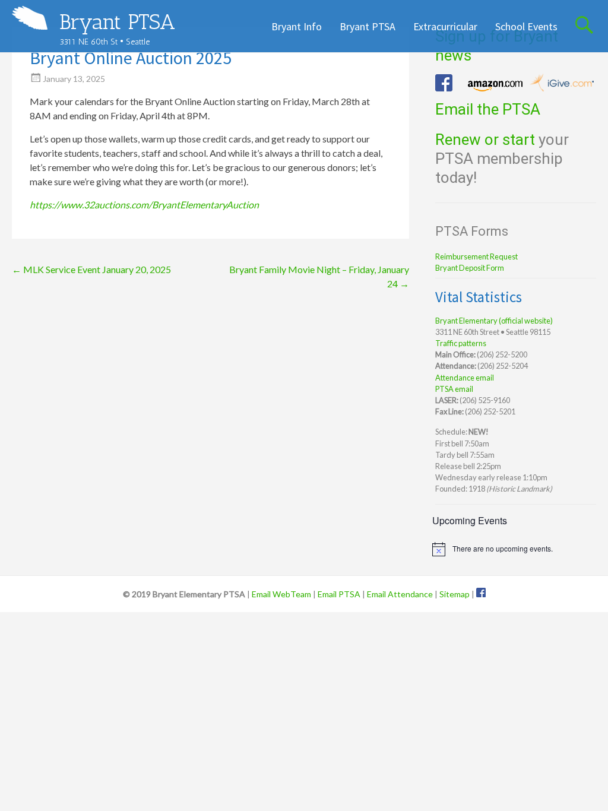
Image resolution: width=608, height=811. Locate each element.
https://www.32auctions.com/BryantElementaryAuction (144, 204)
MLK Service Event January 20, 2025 (91, 269)
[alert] (514, 549)
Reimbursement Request (476, 256)
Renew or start (485, 139)
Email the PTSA (487, 109)
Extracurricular (445, 26)
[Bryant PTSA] (30, 18)
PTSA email (454, 389)
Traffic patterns (460, 343)
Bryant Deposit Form (469, 268)
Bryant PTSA (117, 21)
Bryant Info (296, 26)
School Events (526, 26)
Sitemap (454, 594)
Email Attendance (400, 594)
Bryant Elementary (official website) (494, 320)
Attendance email (464, 377)
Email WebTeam (281, 594)
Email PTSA (339, 594)
